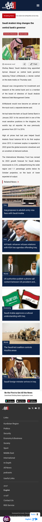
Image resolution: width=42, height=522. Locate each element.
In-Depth (7, 463)
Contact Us (8, 500)
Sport (6, 448)
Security (7, 433)
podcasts (8, 472)
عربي (6, 485)
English (7, 490)
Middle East (9, 453)
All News (7, 467)
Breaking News (9, 16)
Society (7, 443)
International (9, 458)
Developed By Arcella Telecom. (21, 513)
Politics (7, 428)
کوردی (6, 495)
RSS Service (9, 505)
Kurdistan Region (11, 423)
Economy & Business (10, 34)
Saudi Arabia (23, 34)
